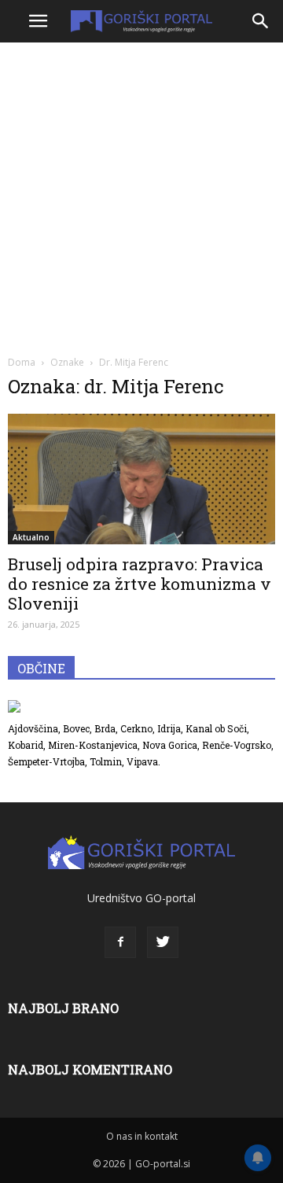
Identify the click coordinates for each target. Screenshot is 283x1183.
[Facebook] (120, 942)
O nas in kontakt (142, 1136)
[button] (261, 21)
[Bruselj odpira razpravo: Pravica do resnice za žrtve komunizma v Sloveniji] (141, 479)
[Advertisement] (141, 196)
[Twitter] (162, 942)
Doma (21, 362)
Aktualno (31, 537)
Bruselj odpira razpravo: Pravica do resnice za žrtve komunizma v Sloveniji (139, 583)
